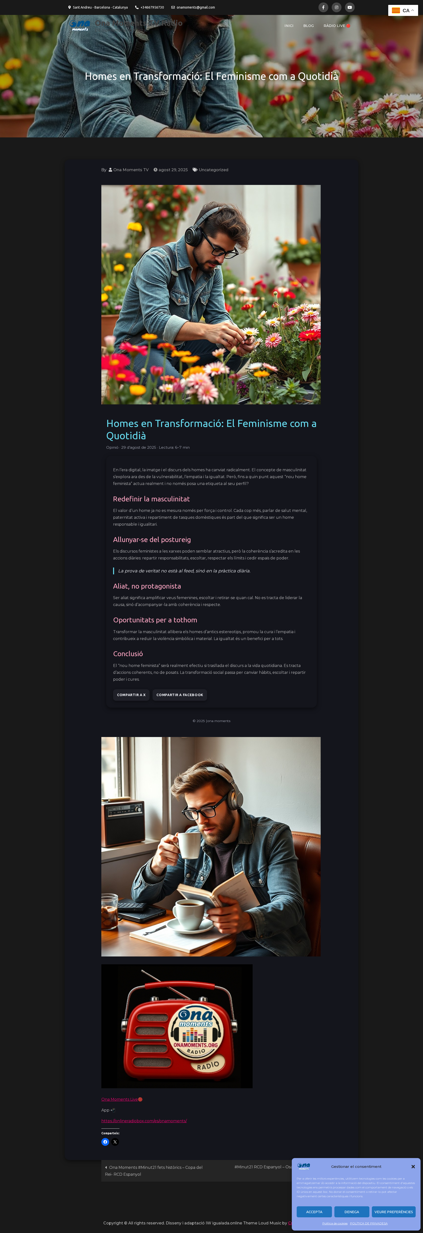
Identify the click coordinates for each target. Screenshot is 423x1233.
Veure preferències (394, 1212)
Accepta (314, 1212)
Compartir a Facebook (179, 695)
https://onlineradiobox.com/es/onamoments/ (144, 1121)
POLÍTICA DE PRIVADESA (369, 1223)
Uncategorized (213, 170)
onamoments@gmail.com (196, 7)
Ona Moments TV (131, 170)
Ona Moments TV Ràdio (139, 22)
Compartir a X (131, 695)
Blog (308, 26)
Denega (351, 1212)
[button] (413, 1166)
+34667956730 (152, 7)
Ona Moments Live (119, 1099)
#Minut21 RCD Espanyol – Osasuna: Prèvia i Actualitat (276, 1171)
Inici (289, 26)
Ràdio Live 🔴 (337, 26)
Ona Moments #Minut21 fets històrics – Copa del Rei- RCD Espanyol (154, 1171)
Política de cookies (335, 1223)
